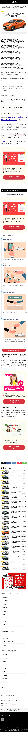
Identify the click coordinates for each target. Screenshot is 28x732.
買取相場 (11, 709)
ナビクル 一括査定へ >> (14, 447)
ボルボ (5, 645)
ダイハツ (6, 624)
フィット (4, 690)
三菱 (5, 611)
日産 (5, 604)
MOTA (3, 141)
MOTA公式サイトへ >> (14, 177)
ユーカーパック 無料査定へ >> (14, 401)
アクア (3, 11)
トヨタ (5, 597)
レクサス (6, 600)
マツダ (5, 617)
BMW (5, 635)
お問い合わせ (19, 727)
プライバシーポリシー (10, 727)
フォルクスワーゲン (9, 641)
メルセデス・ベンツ (9, 631)
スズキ (5, 628)
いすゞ (5, 621)
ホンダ (5, 607)
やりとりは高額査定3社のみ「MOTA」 (14, 118)
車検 (9, 690)
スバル (5, 614)
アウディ (6, 638)
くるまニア (14, 2)
